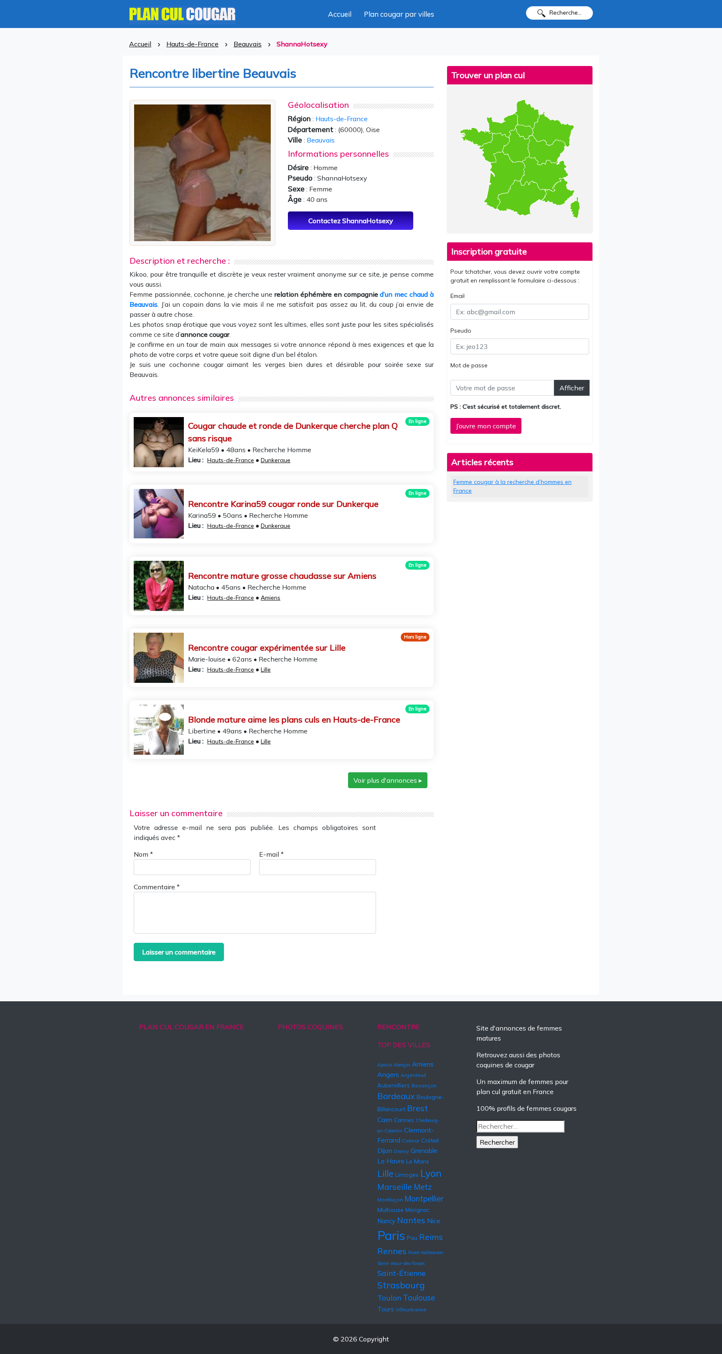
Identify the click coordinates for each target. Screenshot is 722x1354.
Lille (266, 669)
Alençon (402, 1065)
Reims (431, 1237)
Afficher (571, 388)
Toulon (389, 1297)
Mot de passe (469, 365)
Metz (423, 1187)
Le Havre (390, 1161)
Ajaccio (384, 1065)
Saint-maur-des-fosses (401, 1263)
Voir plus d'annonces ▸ (387, 780)
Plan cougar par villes (399, 14)
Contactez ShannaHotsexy (350, 220)
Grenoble (424, 1150)
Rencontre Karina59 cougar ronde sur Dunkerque (283, 504)
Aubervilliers (393, 1085)
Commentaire (157, 887)
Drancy (401, 1151)
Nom (143, 854)
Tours (385, 1309)
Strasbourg (401, 1285)
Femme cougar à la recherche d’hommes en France (512, 486)
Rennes (392, 1251)
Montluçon (390, 1199)
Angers (388, 1074)
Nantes (411, 1220)
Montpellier (423, 1199)
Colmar (410, 1141)
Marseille (394, 1187)
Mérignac (417, 1209)
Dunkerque (275, 460)
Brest (417, 1108)
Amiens (270, 597)
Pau (412, 1237)
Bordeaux (396, 1096)
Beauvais (248, 44)
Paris (391, 1235)
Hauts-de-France (192, 44)
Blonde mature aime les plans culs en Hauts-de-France (294, 719)
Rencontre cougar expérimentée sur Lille (267, 647)
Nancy (386, 1221)
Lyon (431, 1173)
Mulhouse (390, 1210)
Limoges (407, 1174)
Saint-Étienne (401, 1273)
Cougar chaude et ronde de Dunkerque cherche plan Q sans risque (293, 431)
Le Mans (417, 1161)
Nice (433, 1221)
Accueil (339, 14)
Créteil (430, 1140)
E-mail (271, 854)
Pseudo (460, 330)
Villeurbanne (411, 1309)
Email (457, 296)
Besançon (424, 1085)
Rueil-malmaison (425, 1252)
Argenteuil (413, 1075)
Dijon (384, 1150)
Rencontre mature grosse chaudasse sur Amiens (282, 575)
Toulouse (419, 1298)
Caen (384, 1120)
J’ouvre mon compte (486, 426)
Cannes (404, 1120)
